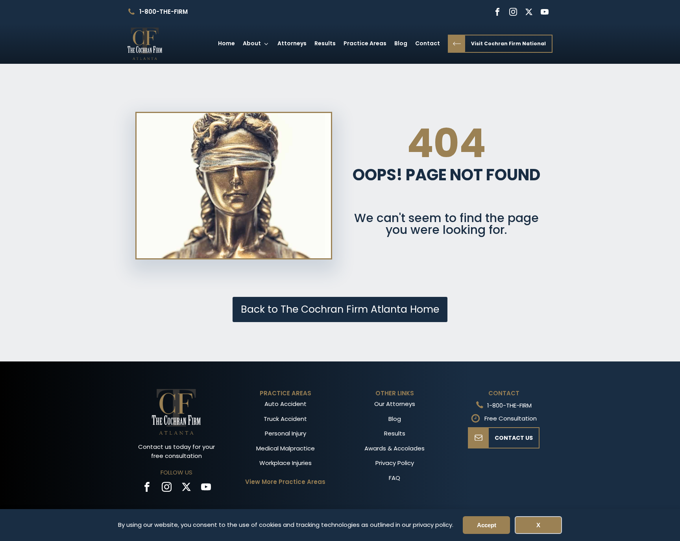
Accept (486, 525)
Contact (427, 43)
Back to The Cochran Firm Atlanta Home (340, 309)
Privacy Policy (394, 463)
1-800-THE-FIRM (163, 11)
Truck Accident (285, 419)
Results (325, 43)
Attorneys (292, 43)
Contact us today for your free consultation (176, 451)
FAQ (394, 478)
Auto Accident (285, 404)
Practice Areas (365, 43)
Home (226, 43)
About (252, 43)
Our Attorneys (394, 404)
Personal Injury (285, 433)
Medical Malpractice (285, 448)
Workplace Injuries (285, 463)
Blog (400, 43)
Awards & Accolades (394, 448)
